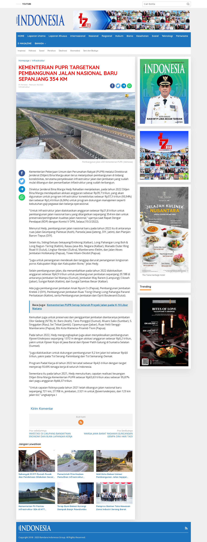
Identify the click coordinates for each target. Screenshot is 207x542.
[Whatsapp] (129, 85)
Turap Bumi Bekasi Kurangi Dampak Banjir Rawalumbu (72, 507)
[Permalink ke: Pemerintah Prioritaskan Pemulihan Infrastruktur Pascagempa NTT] (75, 460)
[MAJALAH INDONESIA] (40, 19)
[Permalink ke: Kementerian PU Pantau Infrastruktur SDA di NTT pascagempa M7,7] (37, 492)
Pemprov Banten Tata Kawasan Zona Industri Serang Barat (113, 507)
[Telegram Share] (123, 85)
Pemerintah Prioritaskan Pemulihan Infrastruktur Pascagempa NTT (70, 475)
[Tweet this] (118, 85)
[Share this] (112, 85)
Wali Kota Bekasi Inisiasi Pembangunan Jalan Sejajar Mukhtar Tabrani (111, 475)
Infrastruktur (24, 87)
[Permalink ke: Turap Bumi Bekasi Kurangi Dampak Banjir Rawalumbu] (75, 492)
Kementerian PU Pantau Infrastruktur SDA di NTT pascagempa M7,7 (32, 508)
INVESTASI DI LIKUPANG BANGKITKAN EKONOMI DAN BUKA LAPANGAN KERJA (50, 433)
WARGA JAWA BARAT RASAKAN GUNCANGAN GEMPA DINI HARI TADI (108, 433)
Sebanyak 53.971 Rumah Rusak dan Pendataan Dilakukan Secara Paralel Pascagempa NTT (37, 475)
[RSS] (80, 422)
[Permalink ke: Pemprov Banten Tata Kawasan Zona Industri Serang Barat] (114, 492)
